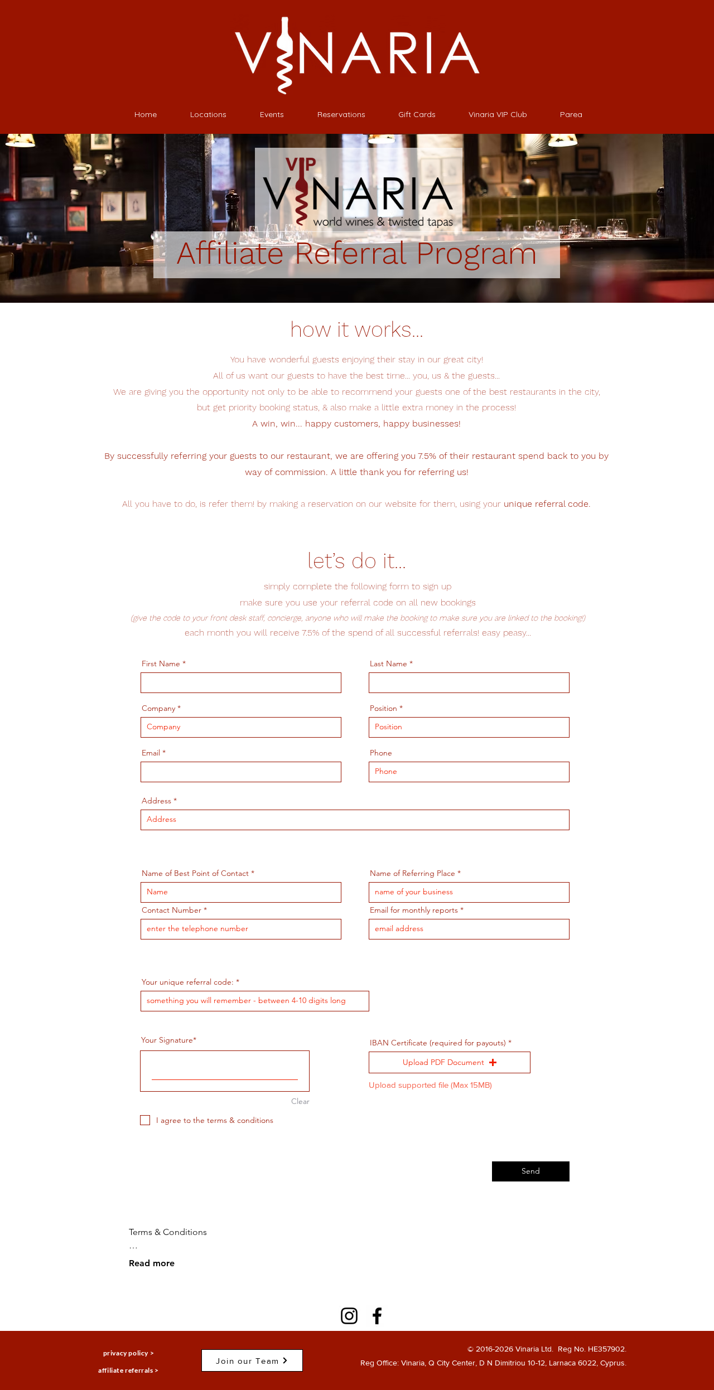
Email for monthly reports (414, 910)
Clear (300, 1101)
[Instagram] (349, 1316)
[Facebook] (377, 1316)
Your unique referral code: (188, 982)
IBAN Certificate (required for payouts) (438, 1043)
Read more (152, 1263)
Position (383, 708)
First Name (161, 663)
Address (156, 801)
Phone (381, 753)
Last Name (388, 663)
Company (158, 708)
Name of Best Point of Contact (195, 873)
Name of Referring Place (412, 873)
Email (151, 753)
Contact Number (171, 910)
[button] (449, 1063)
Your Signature (167, 1040)
